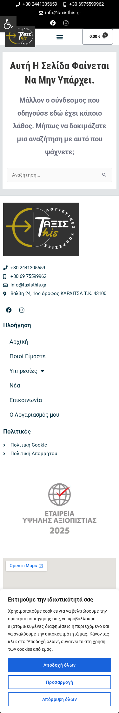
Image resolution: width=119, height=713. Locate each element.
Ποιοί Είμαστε (28, 356)
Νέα (15, 385)
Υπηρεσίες (23, 370)
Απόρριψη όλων (59, 699)
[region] (59, 651)
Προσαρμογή (59, 682)
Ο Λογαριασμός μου (34, 414)
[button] (8, 24)
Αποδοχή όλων (59, 665)
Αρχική (19, 341)
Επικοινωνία (26, 400)
